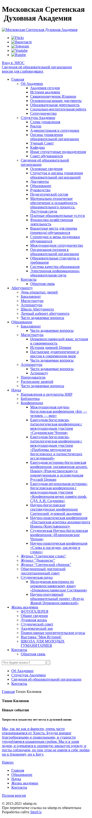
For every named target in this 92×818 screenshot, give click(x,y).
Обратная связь (42, 284)
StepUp (36, 812)
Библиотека (30, 399)
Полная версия (14, 795)
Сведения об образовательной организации (37, 67)
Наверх (8, 762)
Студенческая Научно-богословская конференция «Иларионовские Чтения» (59, 535)
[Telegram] (20, 46)
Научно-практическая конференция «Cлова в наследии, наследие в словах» (58, 547)
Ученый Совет (42, 143)
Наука (16, 390)
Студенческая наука (37, 577)
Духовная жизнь (34, 620)
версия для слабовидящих (22, 71)
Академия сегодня (45, 88)
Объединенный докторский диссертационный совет (43, 571)
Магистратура (32, 301)
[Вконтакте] (21, 42)
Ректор (35, 126)
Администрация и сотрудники (54, 130)
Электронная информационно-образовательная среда (55, 273)
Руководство (40, 190)
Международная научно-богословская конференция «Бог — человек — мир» (58, 411)
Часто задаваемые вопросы (42, 318)
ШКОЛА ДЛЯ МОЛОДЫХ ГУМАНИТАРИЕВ (43, 643)
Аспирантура (31, 305)
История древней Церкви (50, 348)
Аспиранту (39, 373)
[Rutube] (18, 55)
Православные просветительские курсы (53, 633)
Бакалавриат (31, 296)
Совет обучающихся (46, 156)
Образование (40, 186)
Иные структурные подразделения (58, 152)
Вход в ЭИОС (13, 63)
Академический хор (37, 628)
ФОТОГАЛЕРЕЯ (34, 611)
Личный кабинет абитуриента (45, 313)
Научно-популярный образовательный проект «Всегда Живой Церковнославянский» (57, 598)
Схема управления (45, 122)
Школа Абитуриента (37, 309)
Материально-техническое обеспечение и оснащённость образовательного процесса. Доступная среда (53, 205)
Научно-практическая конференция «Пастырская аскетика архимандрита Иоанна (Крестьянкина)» (60, 522)
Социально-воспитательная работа (58, 109)
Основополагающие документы (56, 101)
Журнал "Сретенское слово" (43, 556)
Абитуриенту (22, 288)
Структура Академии (38, 118)
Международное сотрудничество (56, 245)
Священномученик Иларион (53, 96)
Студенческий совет (37, 624)
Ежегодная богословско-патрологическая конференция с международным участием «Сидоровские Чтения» (56, 426)
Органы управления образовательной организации (54, 137)
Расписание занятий (37, 382)
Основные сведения (46, 169)
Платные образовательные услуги (57, 216)
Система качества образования (54, 267)
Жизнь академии (24, 607)
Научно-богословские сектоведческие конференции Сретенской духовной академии (56, 509)
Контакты (29, 279)
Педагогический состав (49, 194)
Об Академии (32, 84)
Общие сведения (34, 616)
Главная (17, 79)
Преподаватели (33, 377)
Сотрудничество (43, 113)
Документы (39, 181)
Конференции (32, 403)
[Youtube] (19, 50)
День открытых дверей (39, 292)
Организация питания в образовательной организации (54, 252)
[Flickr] (17, 38)
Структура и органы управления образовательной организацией (56, 175)
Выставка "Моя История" (41, 637)
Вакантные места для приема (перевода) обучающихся (53, 230)
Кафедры (37, 147)
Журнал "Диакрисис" (38, 560)
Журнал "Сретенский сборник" (46, 565)
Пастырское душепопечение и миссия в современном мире (54, 354)
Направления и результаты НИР (46, 394)
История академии (45, 92)
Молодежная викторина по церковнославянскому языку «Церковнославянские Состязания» (58, 586)
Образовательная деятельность (54, 105)
